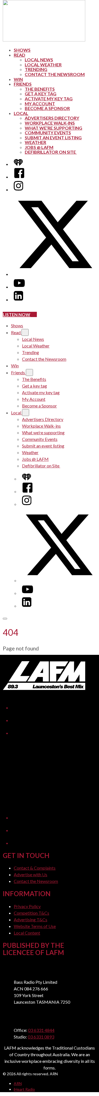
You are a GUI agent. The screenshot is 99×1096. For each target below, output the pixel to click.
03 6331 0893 (41, 1036)
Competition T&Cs (31, 912)
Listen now (16, 314)
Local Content (27, 932)
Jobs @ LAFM (39, 147)
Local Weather (43, 64)
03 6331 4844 (41, 1030)
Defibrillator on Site (51, 152)
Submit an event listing (53, 137)
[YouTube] (19, 286)
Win (18, 79)
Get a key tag (40, 93)
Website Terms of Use (35, 926)
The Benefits (40, 88)
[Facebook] (19, 176)
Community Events (48, 132)
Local (21, 113)
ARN (18, 1083)
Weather (35, 142)
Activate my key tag (49, 98)
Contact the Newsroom (55, 74)
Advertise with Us (30, 874)
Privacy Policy (27, 906)
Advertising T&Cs (30, 919)
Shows (22, 50)
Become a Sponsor (47, 108)
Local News (39, 59)
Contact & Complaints (35, 867)
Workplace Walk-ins (50, 122)
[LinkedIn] (18, 299)
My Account (40, 103)
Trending (36, 69)
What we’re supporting (53, 127)
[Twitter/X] (55, 274)
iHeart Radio (24, 1089)
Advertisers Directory (52, 118)
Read (19, 54)
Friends (23, 84)
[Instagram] (18, 189)
